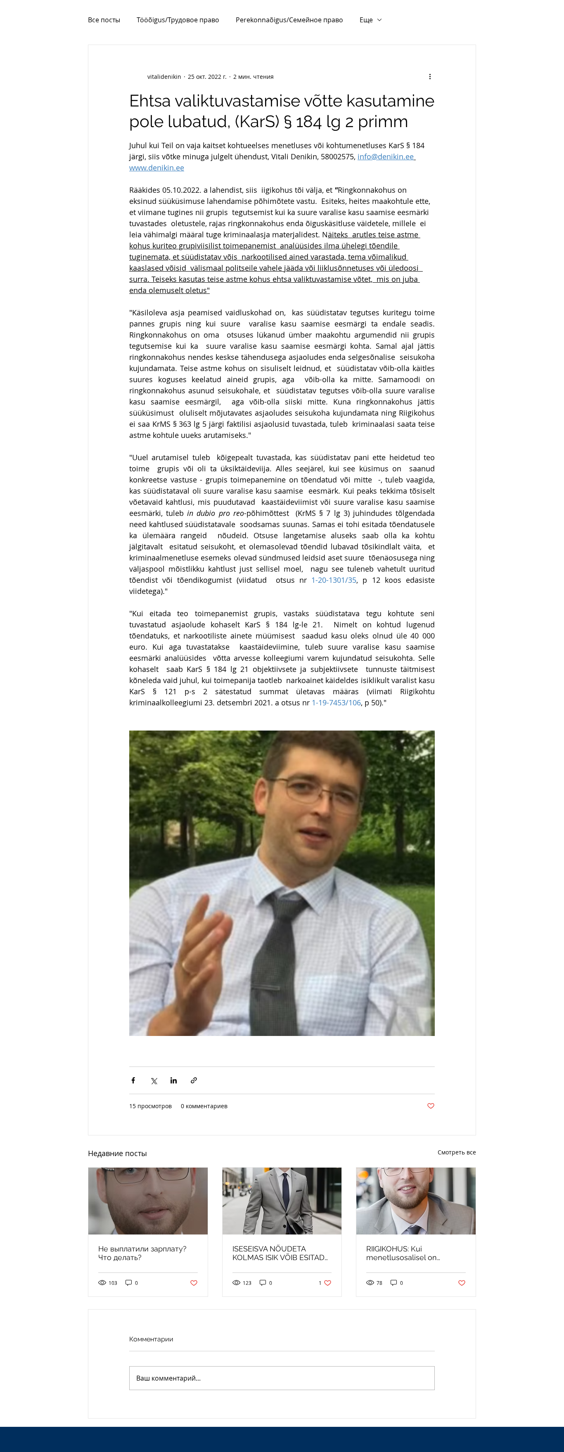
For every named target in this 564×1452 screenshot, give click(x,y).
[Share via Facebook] (133, 1080)
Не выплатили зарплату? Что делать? (142, 1253)
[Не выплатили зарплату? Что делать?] (148, 1201)
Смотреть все (457, 1152)
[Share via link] (194, 1080)
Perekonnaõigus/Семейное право (289, 19)
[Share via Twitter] (153, 1080)
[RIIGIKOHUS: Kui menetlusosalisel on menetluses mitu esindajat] (416, 1201)
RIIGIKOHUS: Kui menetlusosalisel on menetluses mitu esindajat (412, 1253)
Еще (366, 19)
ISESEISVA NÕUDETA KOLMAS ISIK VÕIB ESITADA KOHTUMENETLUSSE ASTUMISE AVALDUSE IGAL (280, 1253)
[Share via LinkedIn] (174, 1080)
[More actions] (430, 76)
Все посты (104, 19)
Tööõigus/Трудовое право (178, 19)
